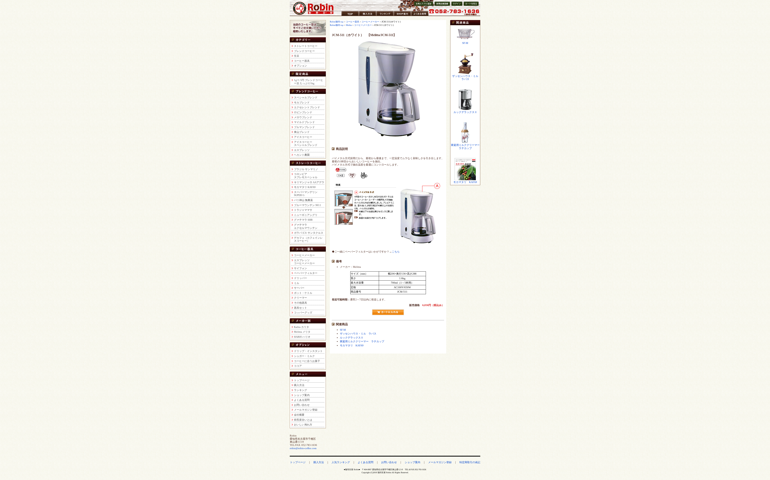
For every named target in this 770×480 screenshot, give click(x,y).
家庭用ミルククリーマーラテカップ (465, 146)
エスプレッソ (302, 150)
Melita (349, 25)
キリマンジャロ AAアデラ (309, 182)
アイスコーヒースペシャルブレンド (305, 143)
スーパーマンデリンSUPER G (305, 194)
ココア (298, 365)
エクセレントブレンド (307, 107)
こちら (396, 251)
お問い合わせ (302, 404)
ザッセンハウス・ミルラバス (465, 78)
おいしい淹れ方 (303, 424)
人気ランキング (341, 462)
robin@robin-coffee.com (303, 448)
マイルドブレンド (304, 122)
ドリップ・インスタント (308, 351)
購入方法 (299, 385)
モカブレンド (302, 102)
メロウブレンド (303, 117)
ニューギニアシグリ (305, 214)
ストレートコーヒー (305, 45)
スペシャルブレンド (305, 97)
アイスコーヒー (303, 136)
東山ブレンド (302, 131)
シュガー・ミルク (304, 356)
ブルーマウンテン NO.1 (307, 205)
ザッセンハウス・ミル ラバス (358, 333)
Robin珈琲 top (337, 21)
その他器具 (300, 302)
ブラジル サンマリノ (306, 169)
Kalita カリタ (301, 326)
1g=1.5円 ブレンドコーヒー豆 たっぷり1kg (308, 82)
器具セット (300, 307)
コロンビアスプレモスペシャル (305, 176)
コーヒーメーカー (304, 255)
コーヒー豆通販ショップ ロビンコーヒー (313, 8)
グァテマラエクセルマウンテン (305, 226)
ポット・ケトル (303, 292)
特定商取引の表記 (469, 462)
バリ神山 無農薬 (303, 200)
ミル (296, 283)
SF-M (343, 329)
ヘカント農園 (302, 154)
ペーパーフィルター (305, 273)
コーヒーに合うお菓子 (307, 361)
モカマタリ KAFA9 (305, 187)
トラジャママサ (303, 209)
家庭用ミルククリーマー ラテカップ (362, 341)
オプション (300, 65)
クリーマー (300, 297)
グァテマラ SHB (303, 219)
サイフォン (300, 268)
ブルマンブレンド (304, 127)
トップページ (302, 380)
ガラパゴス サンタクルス (308, 232)
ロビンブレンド (303, 112)
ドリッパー (300, 278)
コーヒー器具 (302, 60)
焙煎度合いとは (303, 419)
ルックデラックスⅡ (351, 337)
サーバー (299, 287)
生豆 (296, 55)
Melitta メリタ (302, 331)
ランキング (300, 390)
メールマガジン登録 (305, 409)
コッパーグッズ (303, 312)
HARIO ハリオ (302, 336)
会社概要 (299, 414)
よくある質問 (302, 399)
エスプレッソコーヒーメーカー (304, 262)
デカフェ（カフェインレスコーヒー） (308, 239)
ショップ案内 (302, 395)
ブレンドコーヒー (304, 51)
